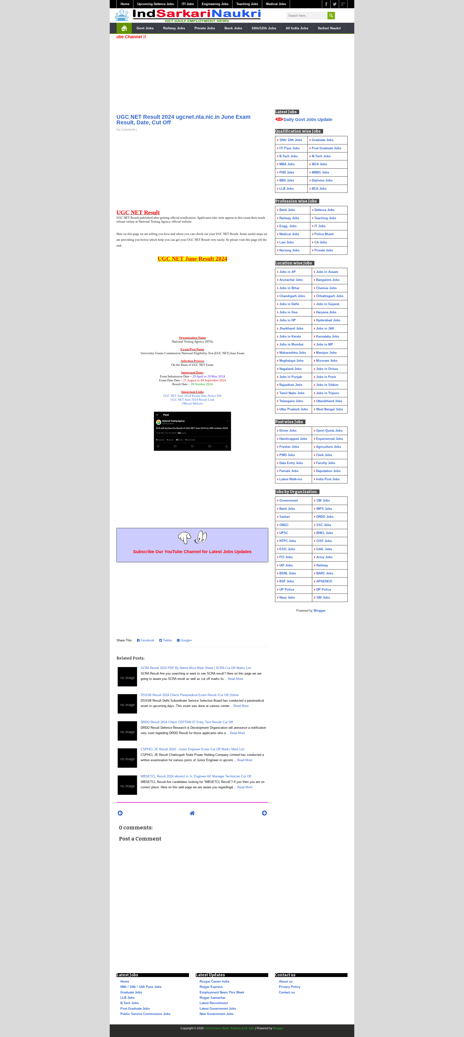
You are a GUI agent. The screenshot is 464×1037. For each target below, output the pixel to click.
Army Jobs (324, 557)
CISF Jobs (324, 541)
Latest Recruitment (214, 1003)
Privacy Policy (289, 987)
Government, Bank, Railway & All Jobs (229, 1028)
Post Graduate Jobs (135, 1008)
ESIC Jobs (287, 549)
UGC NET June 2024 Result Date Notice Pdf (192, 396)
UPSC (283, 533)
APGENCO (324, 581)
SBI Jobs (323, 500)
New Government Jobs (216, 1014)
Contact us (287, 992)
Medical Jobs (276, 4)
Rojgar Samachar (212, 997)
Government (288, 500)
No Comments (125, 129)
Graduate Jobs (131, 992)
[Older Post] (264, 813)
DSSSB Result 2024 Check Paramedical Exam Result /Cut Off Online (190, 695)
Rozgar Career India (214, 981)
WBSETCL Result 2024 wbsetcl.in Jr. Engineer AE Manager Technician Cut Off (196, 776)
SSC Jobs (323, 525)
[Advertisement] (192, 75)
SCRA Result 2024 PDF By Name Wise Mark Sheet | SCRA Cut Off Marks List (196, 668)
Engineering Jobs (215, 4)
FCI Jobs (286, 557)
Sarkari (284, 516)
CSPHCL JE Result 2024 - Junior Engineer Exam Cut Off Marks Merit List (192, 749)
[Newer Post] (120, 813)
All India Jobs (297, 28)
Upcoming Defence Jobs (155, 4)
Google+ (186, 640)
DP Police (323, 589)
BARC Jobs (324, 573)
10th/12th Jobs (264, 28)
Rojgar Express (211, 987)
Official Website (192, 403)
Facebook (147, 640)
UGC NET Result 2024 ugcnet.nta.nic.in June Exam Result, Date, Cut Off (183, 120)
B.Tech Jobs (129, 1003)
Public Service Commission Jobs (145, 1014)
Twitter (167, 640)
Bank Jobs (233, 28)
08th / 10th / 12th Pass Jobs (140, 987)
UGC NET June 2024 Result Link (192, 399)
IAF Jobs (286, 565)
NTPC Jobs (287, 541)
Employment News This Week (222, 992)
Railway (322, 565)
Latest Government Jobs (218, 1008)
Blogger (320, 610)
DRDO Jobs (325, 516)
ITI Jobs (188, 4)
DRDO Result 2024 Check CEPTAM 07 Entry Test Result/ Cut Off (187, 722)
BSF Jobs (286, 581)
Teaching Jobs (247, 4)
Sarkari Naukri (329, 28)
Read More (235, 679)
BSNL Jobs (287, 573)
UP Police (286, 589)
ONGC (284, 525)
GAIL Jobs (324, 549)
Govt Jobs (145, 28)
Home (125, 4)
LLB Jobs (127, 997)
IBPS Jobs (324, 509)
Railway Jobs (174, 28)
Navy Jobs (287, 597)
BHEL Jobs (324, 533)
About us (285, 981)
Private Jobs (205, 28)
